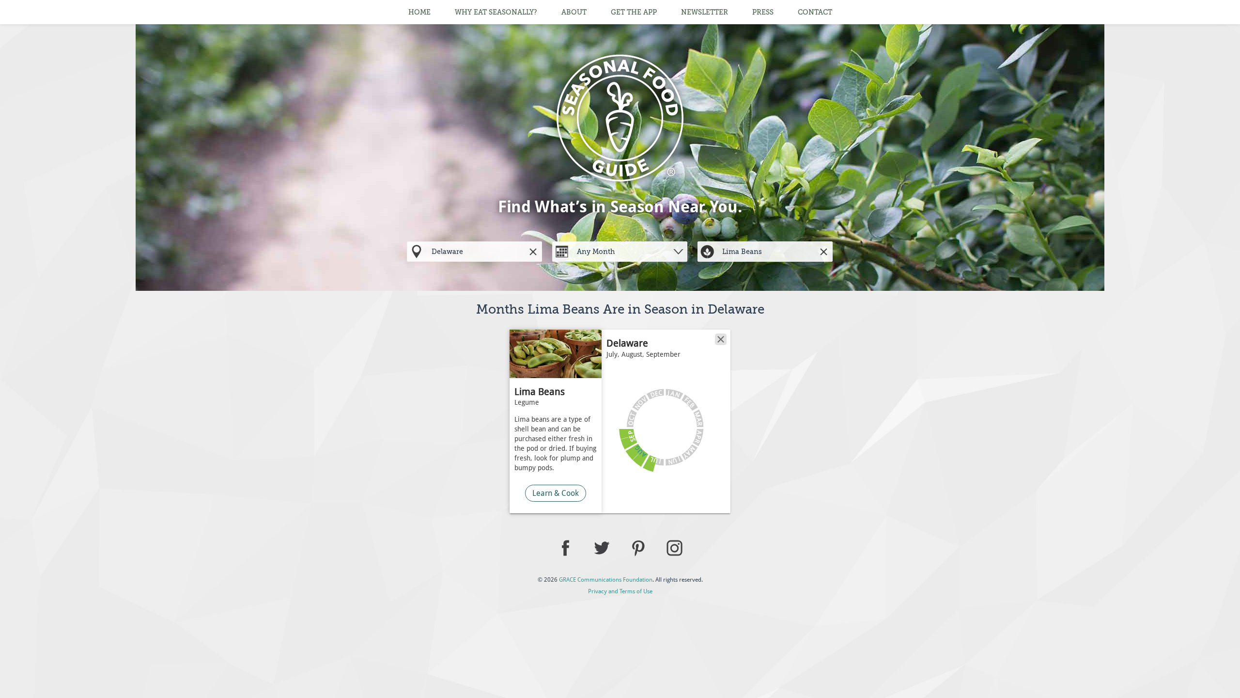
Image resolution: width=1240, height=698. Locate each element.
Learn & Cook (555, 493)
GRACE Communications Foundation (605, 579)
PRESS (763, 12)
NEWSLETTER (704, 12)
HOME (419, 12)
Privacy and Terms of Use (620, 591)
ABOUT (574, 12)
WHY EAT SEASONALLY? (496, 12)
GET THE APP (634, 12)
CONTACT (815, 12)
